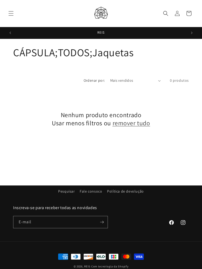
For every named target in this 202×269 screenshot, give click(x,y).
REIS (87, 266)
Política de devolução (125, 191)
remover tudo (131, 123)
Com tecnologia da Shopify (110, 266)
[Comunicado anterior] (10, 33)
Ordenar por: (94, 80)
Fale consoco (91, 191)
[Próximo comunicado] (192, 33)
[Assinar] (102, 222)
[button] (11, 13)
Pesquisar (66, 191)
